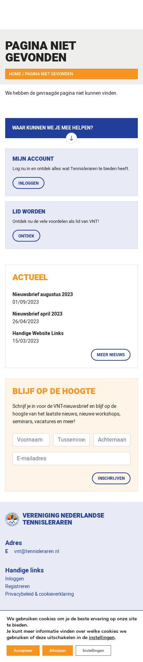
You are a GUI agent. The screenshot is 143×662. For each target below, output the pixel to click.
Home (15, 74)
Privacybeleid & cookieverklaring (39, 594)
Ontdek (26, 236)
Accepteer (23, 650)
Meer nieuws (111, 355)
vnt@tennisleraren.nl (36, 551)
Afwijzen (57, 650)
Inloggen (28, 183)
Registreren (17, 586)
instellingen (102, 638)
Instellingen (93, 650)
